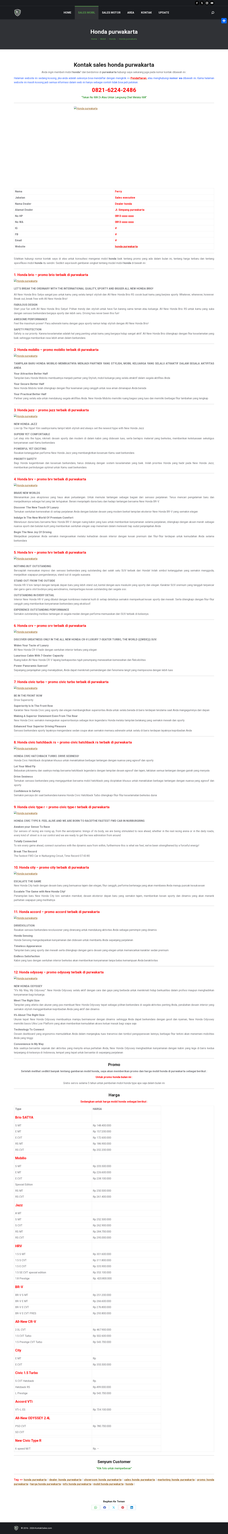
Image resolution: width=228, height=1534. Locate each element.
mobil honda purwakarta (108, 1484)
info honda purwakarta (77, 1484)
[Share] (224, 20)
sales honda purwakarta (139, 1479)
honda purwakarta (35, 1479)
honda (129, 1484)
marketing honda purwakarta (176, 1479)
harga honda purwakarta (45, 1484)
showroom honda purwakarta (103, 1479)
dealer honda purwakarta (65, 1479)
